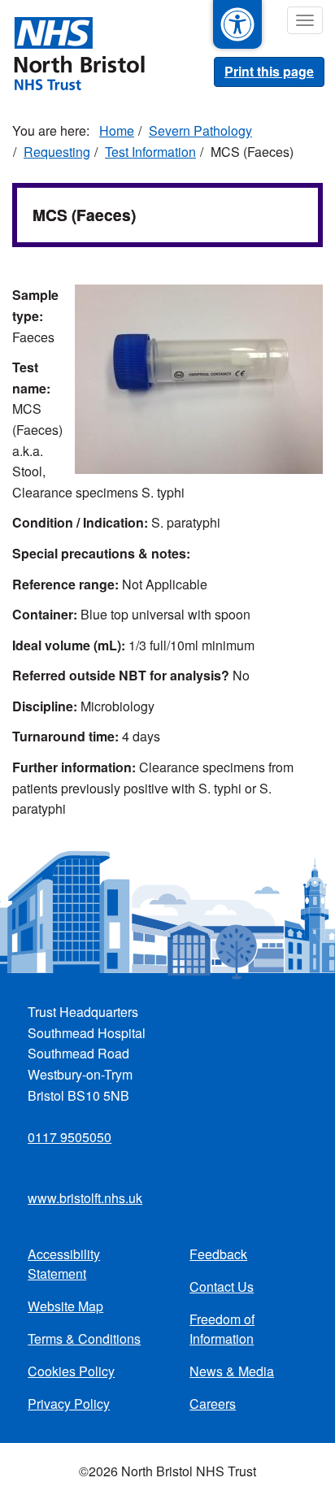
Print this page (269, 71)
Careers (212, 1403)
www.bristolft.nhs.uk (85, 1198)
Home (116, 130)
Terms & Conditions (84, 1338)
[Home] (72, 52)
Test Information (150, 151)
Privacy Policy (69, 1403)
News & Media (231, 1371)
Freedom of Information (222, 1329)
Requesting (57, 151)
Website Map (65, 1306)
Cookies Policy (71, 1371)
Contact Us (221, 1286)
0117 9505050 (69, 1137)
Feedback (218, 1254)
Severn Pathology (200, 130)
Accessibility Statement (64, 1264)
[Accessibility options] (237, 24)
